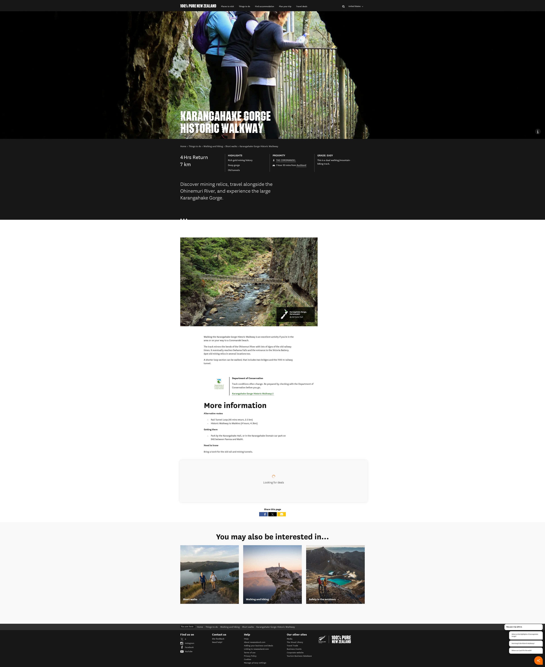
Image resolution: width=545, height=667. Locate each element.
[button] (227, 6)
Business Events (294, 649)
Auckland (301, 165)
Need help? (217, 642)
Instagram (189, 643)
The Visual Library (295, 642)
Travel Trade (292, 645)
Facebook (189, 647)
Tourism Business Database (299, 656)
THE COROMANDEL (286, 160)
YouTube (188, 651)
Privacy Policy (250, 656)
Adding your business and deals (258, 645)
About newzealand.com (254, 642)
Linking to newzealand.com (256, 649)
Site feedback (218, 639)
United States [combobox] (354, 6)
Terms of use (249, 652)
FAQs (246, 639)
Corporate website (295, 652)
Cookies (247, 659)
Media (289, 639)
